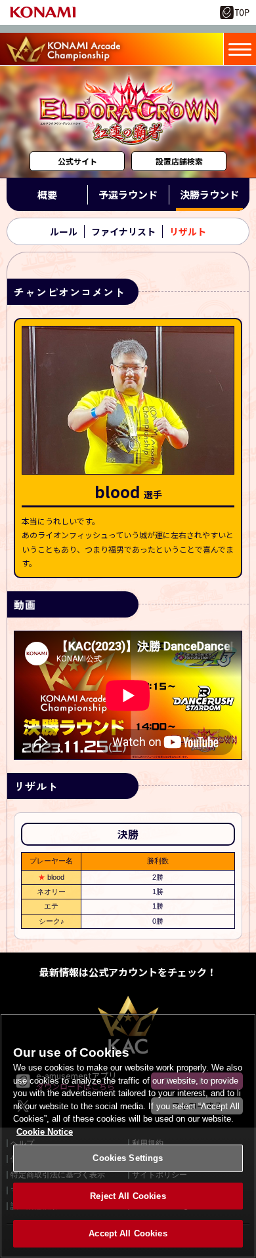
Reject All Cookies (127, 1196)
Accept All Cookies (128, 1233)
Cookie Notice (44, 1132)
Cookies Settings (128, 1158)
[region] (128, 1135)
